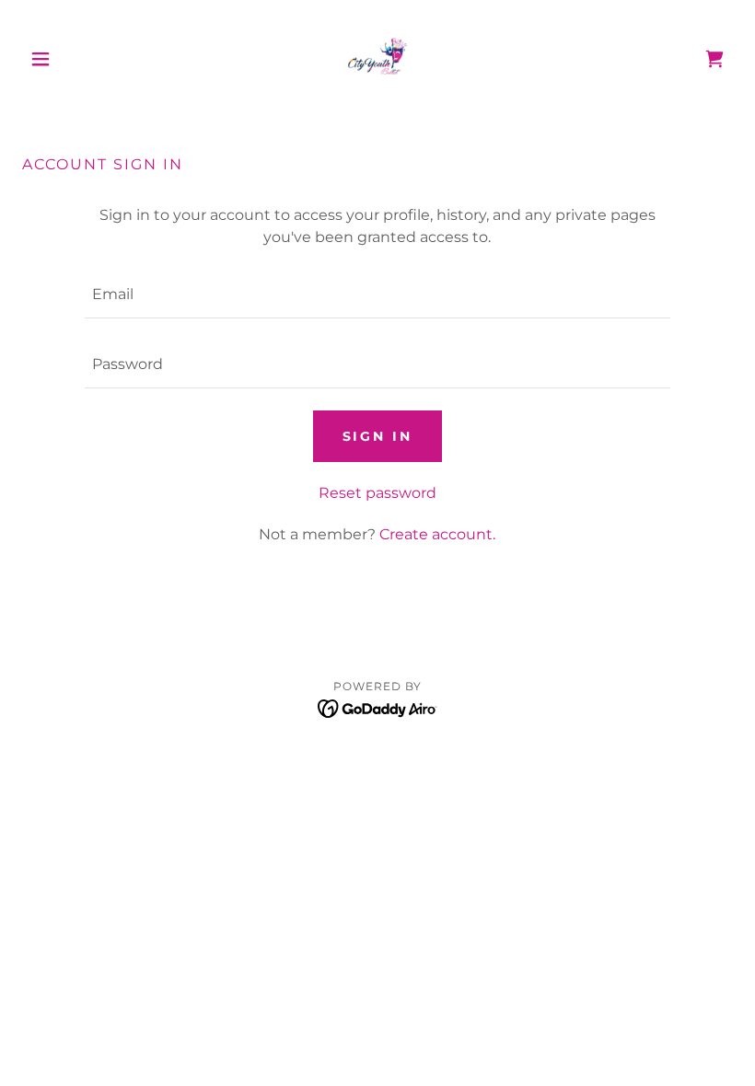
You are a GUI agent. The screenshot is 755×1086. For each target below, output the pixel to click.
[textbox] (377, 294)
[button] (75, 58)
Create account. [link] (437, 534)
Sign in (378, 436)
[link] (377, 59)
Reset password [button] (377, 493)
